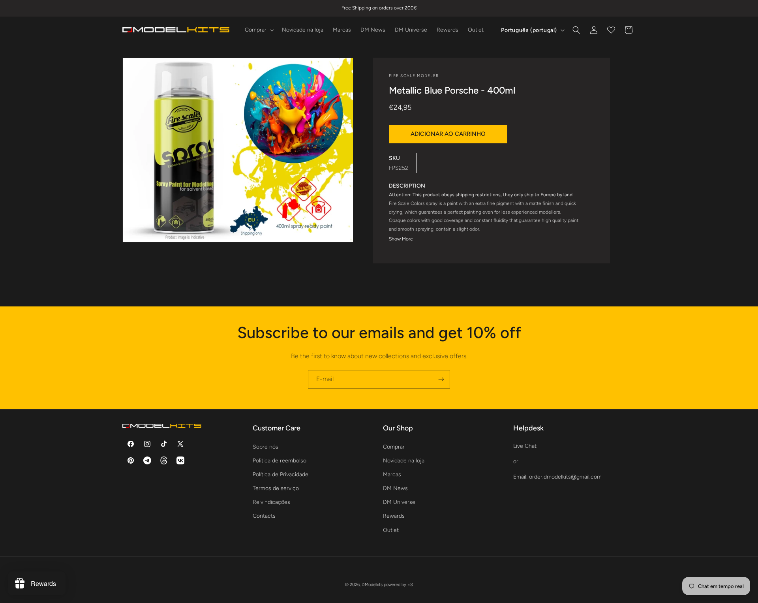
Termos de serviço (276, 488)
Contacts (264, 516)
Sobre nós (265, 446)
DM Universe (399, 502)
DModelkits (372, 584)
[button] (258, 30)
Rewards (394, 516)
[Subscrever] (441, 379)
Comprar (394, 446)
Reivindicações (271, 502)
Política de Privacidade (280, 474)
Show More (401, 239)
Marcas (392, 474)
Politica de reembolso (279, 460)
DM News (395, 488)
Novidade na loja (403, 460)
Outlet (391, 529)
